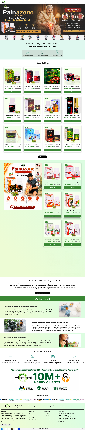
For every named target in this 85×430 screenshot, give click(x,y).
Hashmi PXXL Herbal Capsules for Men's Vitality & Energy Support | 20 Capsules (32, 86)
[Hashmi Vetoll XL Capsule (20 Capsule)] (52, 258)
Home (18, 2)
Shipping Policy (47, 418)
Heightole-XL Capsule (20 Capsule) (72, 239)
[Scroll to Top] (82, 423)
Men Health (30, 2)
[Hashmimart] (4, 2)
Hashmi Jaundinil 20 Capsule (52, 210)
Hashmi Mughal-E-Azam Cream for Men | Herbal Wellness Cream (72, 115)
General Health (46, 2)
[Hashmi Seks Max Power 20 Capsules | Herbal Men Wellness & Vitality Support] (12, 105)
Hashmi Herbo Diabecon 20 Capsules (72, 182)
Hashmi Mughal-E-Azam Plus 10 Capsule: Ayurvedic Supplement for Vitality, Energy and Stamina (32, 115)
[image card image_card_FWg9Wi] (23, 186)
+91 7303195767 (65, 415)
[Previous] (2, 19)
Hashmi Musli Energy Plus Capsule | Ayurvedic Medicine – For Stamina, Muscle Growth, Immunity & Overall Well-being (72, 144)
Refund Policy (47, 416)
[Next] (80, 19)
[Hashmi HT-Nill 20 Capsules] (52, 171)
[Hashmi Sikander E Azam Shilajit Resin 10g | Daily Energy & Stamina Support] (12, 134)
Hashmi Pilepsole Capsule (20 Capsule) (72, 269)
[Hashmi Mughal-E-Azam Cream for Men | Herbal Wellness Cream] (72, 105)
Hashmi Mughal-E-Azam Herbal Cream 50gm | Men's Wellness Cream (72, 86)
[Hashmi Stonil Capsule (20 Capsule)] (52, 228)
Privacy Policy (47, 414)
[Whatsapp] (9, 424)
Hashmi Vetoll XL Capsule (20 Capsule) (52, 269)
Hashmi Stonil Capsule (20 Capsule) (52, 239)
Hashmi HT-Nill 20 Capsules (52, 182)
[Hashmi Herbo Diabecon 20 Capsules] (72, 171)
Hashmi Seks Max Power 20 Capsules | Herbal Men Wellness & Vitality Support (13, 115)
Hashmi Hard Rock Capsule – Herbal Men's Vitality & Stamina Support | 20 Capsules (52, 115)
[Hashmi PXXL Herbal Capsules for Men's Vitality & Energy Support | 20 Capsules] (32, 76)
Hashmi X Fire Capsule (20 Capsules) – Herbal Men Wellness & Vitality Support (52, 144)
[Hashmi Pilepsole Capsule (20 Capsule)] (72, 258)
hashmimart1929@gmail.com (67, 413)
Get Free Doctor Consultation (43, 293)
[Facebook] (2, 424)
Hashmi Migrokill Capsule (72, 210)
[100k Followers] (5, 424)
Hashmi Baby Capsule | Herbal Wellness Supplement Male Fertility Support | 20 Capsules (32, 144)
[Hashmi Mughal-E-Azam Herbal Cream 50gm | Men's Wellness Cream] (72, 76)
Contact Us (63, 2)
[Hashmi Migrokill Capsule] (72, 200)
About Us (23, 2)
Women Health (38, 2)
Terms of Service (47, 420)
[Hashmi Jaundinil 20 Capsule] (52, 200)
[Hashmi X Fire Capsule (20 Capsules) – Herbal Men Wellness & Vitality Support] (52, 134)
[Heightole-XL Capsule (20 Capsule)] (72, 228)
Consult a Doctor (56, 2)
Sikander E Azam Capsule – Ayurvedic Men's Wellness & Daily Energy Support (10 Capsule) (13, 86)
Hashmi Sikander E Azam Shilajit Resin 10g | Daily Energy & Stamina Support (13, 144)
